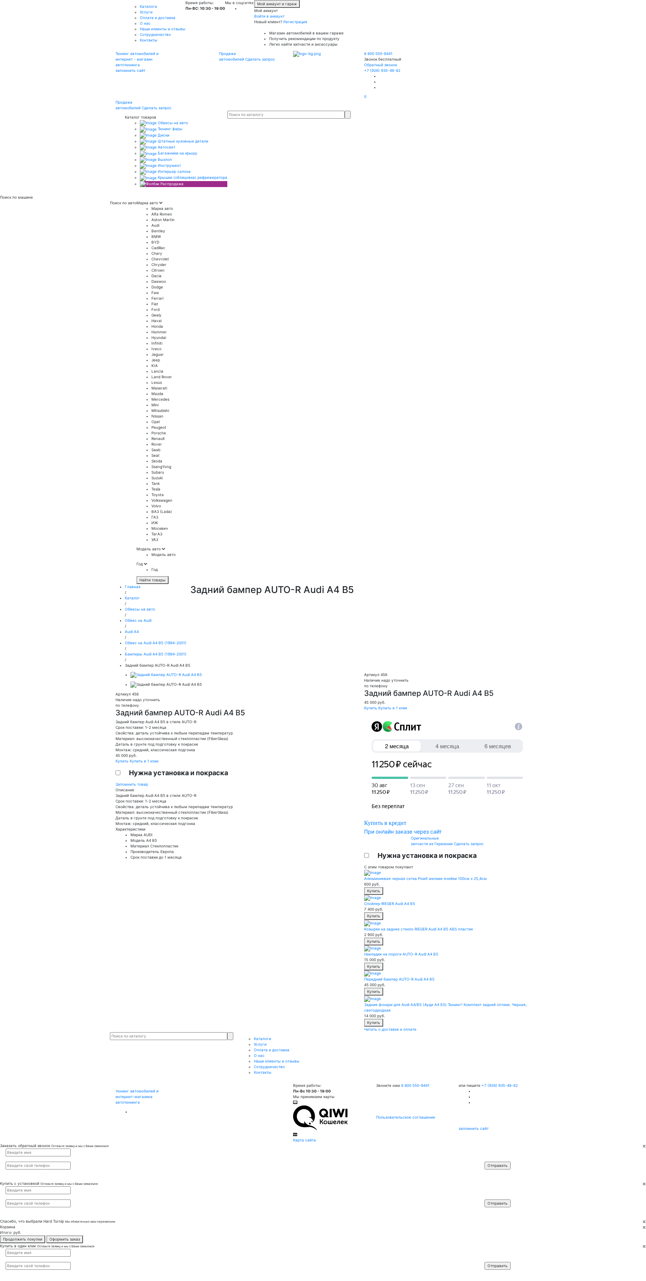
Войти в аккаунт (269, 16)
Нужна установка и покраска (178, 773)
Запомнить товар (132, 784)
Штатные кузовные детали (182, 141)
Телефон (496, 1158)
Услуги (146, 12)
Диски (163, 135)
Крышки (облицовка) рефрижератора (192, 177)
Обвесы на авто (172, 122)
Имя (493, 1151)
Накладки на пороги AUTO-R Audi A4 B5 (401, 954)
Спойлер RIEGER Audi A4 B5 (389, 903)
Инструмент (169, 165)
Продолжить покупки (22, 1239)
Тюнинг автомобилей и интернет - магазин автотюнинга (137, 59)
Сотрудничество (155, 34)
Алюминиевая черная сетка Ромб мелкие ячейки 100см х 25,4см (425, 878)
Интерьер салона (174, 171)
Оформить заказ (64, 1239)
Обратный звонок (380, 64)
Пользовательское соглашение (405, 1117)
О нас (145, 23)
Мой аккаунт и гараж (277, 3)
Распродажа (171, 183)
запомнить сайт (130, 70)
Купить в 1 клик (144, 761)
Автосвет (166, 147)
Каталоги (148, 6)
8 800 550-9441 (378, 53)
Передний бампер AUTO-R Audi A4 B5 (399, 979)
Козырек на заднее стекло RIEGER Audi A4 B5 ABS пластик (418, 929)
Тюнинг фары (169, 128)
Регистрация (295, 21)
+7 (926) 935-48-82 (382, 70)
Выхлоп (164, 159)
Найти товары (152, 580)
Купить (123, 761)
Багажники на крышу (177, 153)
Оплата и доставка (157, 17)
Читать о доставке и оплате (390, 1029)
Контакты (148, 40)
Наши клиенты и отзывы (162, 29)
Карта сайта (304, 1140)
